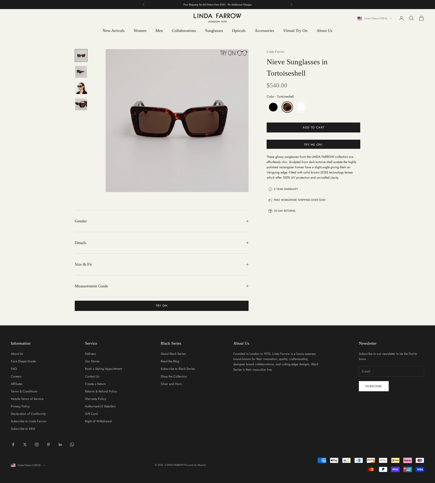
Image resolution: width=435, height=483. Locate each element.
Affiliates (16, 384)
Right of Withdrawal (98, 421)
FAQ (14, 368)
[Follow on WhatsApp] (72, 444)
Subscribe (373, 386)
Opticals (239, 30)
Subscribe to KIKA (23, 428)
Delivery (90, 353)
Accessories (264, 30)
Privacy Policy (20, 406)
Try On (162, 305)
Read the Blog (170, 361)
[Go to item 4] (81, 104)
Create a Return (95, 384)
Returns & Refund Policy (101, 391)
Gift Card (91, 413)
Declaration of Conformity (28, 413)
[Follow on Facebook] (13, 444)
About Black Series (173, 353)
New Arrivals (114, 30)
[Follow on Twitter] (25, 444)
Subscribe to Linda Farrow (28, 421)
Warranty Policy (95, 398)
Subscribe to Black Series (178, 368)
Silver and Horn (171, 384)
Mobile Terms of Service (27, 398)
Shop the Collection (174, 376)
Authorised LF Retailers (100, 406)
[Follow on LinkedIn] (60, 444)
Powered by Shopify (195, 465)
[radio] (273, 107)
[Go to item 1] (81, 55)
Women (140, 30)
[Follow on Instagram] (36, 444)
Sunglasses (214, 30)
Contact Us (92, 376)
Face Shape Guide (23, 361)
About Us (324, 30)
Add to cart (313, 127)
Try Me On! (313, 144)
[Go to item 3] (81, 88)
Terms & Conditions (24, 391)
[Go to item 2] (81, 71)
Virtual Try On (295, 30)
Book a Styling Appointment (103, 368)
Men (159, 30)
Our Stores (92, 361)
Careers (16, 376)
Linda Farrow (275, 51)
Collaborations (184, 30)
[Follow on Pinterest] (48, 444)
